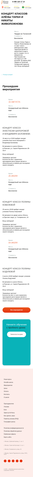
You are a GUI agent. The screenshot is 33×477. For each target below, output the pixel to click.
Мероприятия (8, 385)
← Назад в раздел (7, 74)
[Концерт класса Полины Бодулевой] (5, 243)
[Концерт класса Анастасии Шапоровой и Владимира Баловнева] (5, 105)
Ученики (6, 406)
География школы (9, 421)
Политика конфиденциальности (14, 428)
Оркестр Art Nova (9, 412)
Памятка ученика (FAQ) (11, 418)
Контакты (7, 394)
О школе (6, 397)
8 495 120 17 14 (18, 2)
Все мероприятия (16, 310)
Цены (5, 388)
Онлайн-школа (8, 382)
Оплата (6, 391)
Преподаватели (9, 403)
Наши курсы (8, 379)
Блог (5, 409)
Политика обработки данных (13, 431)
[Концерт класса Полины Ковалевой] (5, 177)
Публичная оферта (10, 434)
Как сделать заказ (9, 415)
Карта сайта (7, 437)
